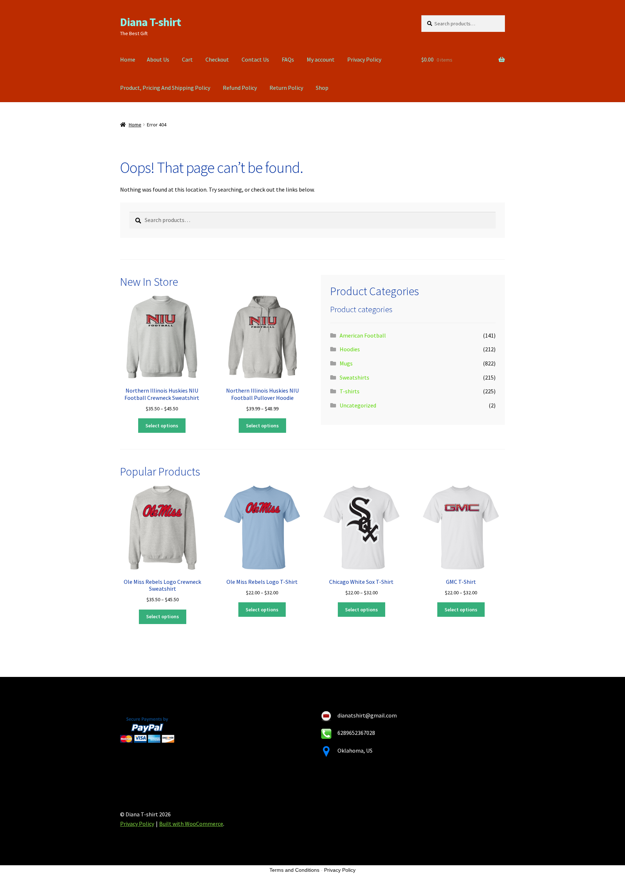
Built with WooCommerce (191, 823)
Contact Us (255, 59)
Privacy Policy (364, 59)
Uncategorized (358, 405)
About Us (158, 59)
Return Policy (286, 87)
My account (321, 59)
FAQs (288, 59)
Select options (161, 425)
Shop (322, 87)
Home (127, 59)
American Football (363, 335)
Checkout (217, 59)
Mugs (346, 363)
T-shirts (350, 391)
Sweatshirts (354, 377)
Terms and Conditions (294, 870)
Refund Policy (240, 87)
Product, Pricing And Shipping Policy (165, 87)
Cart (187, 59)
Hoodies (350, 349)
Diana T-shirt (150, 22)
